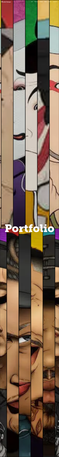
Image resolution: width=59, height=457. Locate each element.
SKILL (45, 1)
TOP (32, 1)
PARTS (50, 1)
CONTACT (55, 1)
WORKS (41, 1)
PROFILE (36, 1)
